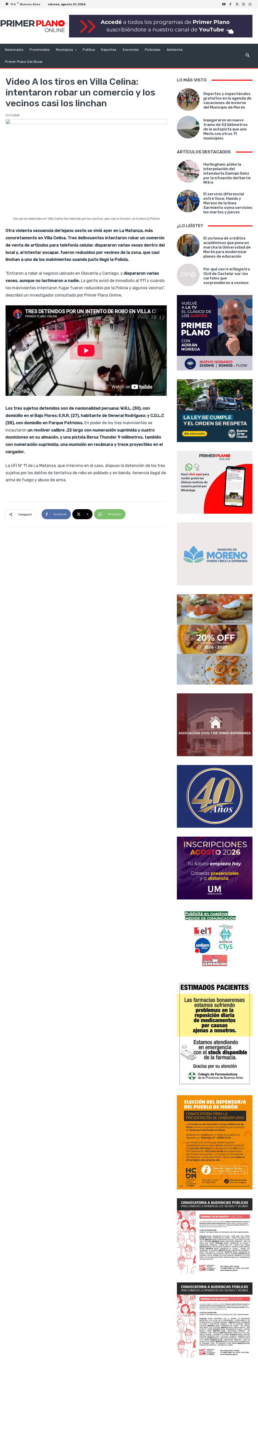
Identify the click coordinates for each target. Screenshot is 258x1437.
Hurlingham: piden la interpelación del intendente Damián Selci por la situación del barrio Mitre (227, 173)
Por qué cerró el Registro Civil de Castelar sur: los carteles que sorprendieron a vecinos (226, 276)
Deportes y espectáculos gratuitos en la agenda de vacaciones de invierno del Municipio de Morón (227, 100)
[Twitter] (237, 4)
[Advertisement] (214, 1398)
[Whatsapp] (250, 4)
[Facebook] (230, 4)
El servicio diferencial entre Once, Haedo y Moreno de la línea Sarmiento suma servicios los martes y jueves (227, 203)
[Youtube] (224, 4)
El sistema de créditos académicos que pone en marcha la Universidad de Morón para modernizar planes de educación (227, 247)
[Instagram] (243, 4)
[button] (247, 56)
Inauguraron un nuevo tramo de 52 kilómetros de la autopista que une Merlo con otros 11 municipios (225, 129)
